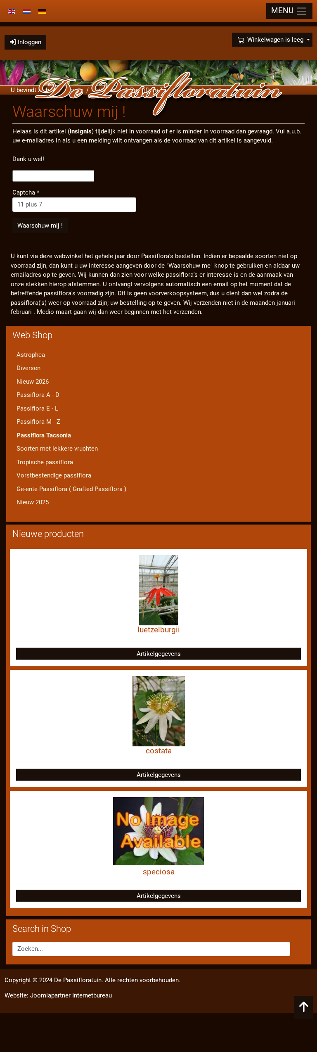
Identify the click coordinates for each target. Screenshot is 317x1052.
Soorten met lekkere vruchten (57, 448)
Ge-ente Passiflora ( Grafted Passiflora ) (71, 489)
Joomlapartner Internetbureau (71, 995)
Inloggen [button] (28, 42)
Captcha (25, 192)
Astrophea (31, 355)
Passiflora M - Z (38, 421)
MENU (283, 10)
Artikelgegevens (159, 654)
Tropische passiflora (45, 462)
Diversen (28, 368)
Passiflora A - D (38, 395)
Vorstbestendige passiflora (54, 475)
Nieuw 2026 (33, 381)
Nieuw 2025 (33, 502)
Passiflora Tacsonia (44, 435)
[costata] (158, 711)
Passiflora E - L (37, 408)
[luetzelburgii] (158, 590)
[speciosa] (158, 831)
